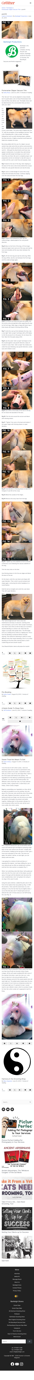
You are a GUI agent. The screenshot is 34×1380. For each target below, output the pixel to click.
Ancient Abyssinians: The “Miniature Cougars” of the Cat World (15, 1219)
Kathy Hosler (7, 694)
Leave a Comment (7, 16)
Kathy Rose (7, 92)
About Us (17, 1330)
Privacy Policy (17, 1338)
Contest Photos (17, 1335)
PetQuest (17, 1361)
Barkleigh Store (17, 1332)
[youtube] (8, 1157)
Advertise (17, 1321)
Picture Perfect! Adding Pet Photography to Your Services (13, 1189)
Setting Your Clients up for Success (15, 1280)
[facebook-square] (4, 1157)
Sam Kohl (5, 1308)
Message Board (17, 1327)
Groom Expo (17, 1353)
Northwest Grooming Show (17, 1364)
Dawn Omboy (7, 761)
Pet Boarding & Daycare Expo (17, 1370)
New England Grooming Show (17, 1367)
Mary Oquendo (8, 1081)
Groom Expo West (17, 1356)
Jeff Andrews (7, 710)
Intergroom (17, 1376)
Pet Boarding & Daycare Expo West (17, 1373)
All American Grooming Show (17, 1358)
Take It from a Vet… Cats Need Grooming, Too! (13, 1250)
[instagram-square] (12, 1157)
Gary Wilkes (7, 1130)
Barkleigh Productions (21, 16)
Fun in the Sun (17, 1378)
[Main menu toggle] (30, 3)
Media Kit (17, 1324)
